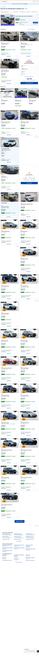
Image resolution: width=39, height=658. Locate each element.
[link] (14, 49)
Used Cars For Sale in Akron (7, 545)
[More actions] (17, 56)
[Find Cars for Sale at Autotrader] (5, 1)
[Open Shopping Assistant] (38, 651)
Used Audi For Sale (17, 536)
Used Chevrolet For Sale (6, 533)
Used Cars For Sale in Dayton (19, 545)
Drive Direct (4, 557)
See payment (3, 75)
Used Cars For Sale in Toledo (30, 548)
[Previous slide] (2, 98)
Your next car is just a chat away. (19, 3)
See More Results (19, 521)
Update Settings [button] (33, 80)
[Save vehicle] (13, 16)
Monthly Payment (23, 65)
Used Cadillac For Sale (18, 533)
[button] (33, 1)
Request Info (35, 22)
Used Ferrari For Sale (29, 533)
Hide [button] (37, 14)
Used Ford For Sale (5, 536)
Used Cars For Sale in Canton (7, 550)
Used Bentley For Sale (29, 536)
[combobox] (6, 12)
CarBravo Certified (4, 69)
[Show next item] (17, 197)
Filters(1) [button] (16, 11)
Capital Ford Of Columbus (30, 557)
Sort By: (29, 29)
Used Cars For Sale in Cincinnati (19, 547)
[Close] (34, 649)
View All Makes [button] (18, 541)
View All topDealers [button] (19, 562)
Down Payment (23, 71)
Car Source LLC (16, 558)
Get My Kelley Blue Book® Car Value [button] (29, 76)
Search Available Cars (29, 83)
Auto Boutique (4, 554)
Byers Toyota (28, 554)
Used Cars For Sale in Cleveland (7, 547)
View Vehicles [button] (35, 24)
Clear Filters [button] (28, 11)
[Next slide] (37, 98)
